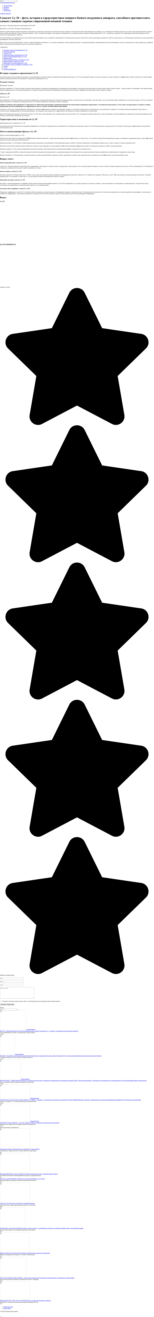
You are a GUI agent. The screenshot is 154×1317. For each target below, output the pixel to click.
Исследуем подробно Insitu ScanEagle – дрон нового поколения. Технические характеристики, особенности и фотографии (37, 1278)
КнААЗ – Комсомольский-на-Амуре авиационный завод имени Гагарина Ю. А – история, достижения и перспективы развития (39, 1031)
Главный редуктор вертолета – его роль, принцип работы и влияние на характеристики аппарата (29, 1122)
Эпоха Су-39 (7, 53)
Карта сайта (7, 1308)
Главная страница (5, 13)
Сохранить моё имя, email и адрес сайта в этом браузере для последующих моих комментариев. (31, 1001)
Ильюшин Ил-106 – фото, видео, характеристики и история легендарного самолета (25, 1300)
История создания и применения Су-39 (15, 50)
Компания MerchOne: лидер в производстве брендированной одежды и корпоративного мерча (29, 1174)
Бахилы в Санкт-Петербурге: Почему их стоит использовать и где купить (22, 1178)
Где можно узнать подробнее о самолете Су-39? (18, 64)
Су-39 (5, 68)
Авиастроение (8, 5)
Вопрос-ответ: (8, 58)
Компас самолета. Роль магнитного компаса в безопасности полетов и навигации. (25, 1253)
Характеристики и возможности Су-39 (15, 55)
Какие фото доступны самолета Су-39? (15, 63)
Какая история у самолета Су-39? (14, 61)
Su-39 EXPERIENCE (10, 69)
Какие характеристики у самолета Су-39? (16, 60)
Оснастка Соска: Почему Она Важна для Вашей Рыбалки (17, 1203)
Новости (6, 9)
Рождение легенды (9, 52)
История (6, 7)
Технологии (7, 10)
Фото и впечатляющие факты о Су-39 (15, 56)
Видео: (6, 66)
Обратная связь (8, 1307)
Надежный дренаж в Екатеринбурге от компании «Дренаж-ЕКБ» (20, 1149)
